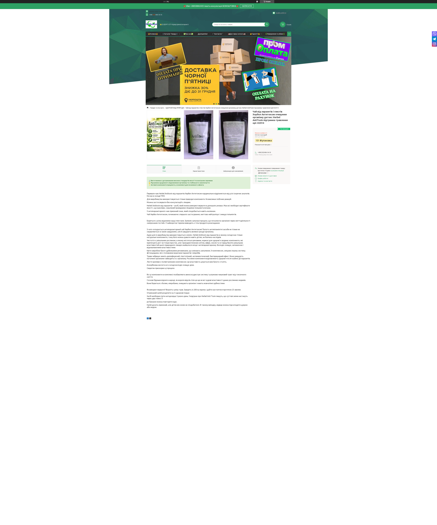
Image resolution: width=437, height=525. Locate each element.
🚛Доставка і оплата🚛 (236, 34)
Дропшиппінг (203, 34)
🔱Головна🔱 (153, 34)
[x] (150, 319)
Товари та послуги (157, 108)
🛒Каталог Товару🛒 (170, 34)
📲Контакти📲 (217, 34)
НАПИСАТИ (247, 6)
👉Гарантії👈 (255, 34)
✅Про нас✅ (188, 34)
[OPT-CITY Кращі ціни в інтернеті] (151, 24)
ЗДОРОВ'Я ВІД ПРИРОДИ (174, 108)
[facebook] (148, 319)
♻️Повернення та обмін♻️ (275, 34)
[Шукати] (266, 24)
